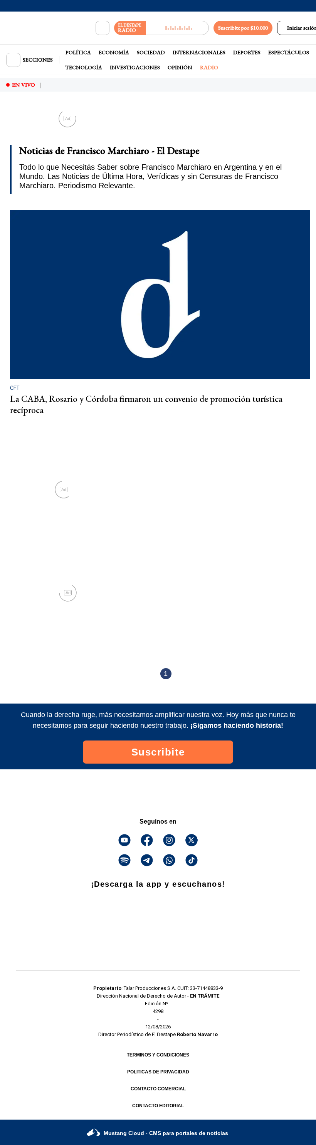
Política (78, 52)
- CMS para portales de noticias (166, 1133)
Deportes (247, 52)
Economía (114, 52)
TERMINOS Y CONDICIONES (158, 1055)
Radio (209, 67)
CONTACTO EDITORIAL (158, 1105)
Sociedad (151, 52)
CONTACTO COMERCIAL (158, 1089)
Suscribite (158, 752)
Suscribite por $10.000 (243, 27)
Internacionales (199, 52)
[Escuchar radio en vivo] (177, 28)
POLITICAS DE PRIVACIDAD (158, 1072)
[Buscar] (102, 28)
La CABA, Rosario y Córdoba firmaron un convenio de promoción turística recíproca (146, 404)
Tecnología (84, 67)
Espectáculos (288, 52)
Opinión (180, 67)
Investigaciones (135, 67)
